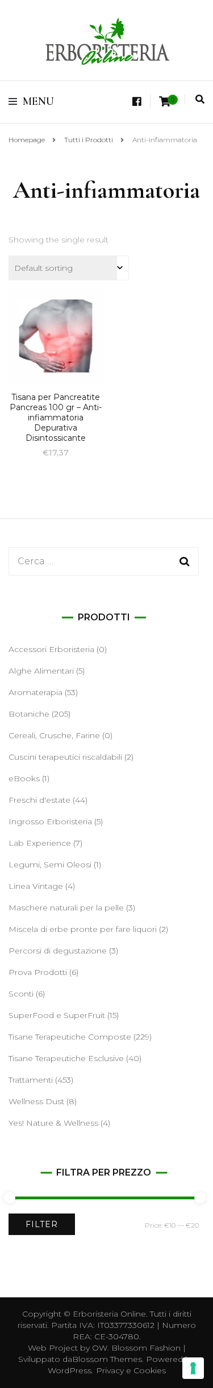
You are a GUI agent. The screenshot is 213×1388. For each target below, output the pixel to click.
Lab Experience (40, 843)
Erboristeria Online (109, 1314)
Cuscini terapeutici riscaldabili (65, 757)
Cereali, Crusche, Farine (54, 735)
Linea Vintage (36, 886)
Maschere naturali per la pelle (66, 907)
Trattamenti (31, 1080)
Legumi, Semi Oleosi (50, 864)
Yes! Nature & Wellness (53, 1123)
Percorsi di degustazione (58, 951)
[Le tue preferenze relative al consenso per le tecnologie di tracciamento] (193, 1368)
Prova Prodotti (38, 972)
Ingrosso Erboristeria (50, 821)
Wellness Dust (36, 1101)
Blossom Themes (107, 1359)
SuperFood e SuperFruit (57, 1015)
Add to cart (56, 355)
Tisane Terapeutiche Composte (70, 1037)
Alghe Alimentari (41, 671)
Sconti (21, 994)
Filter (42, 1224)
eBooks (24, 778)
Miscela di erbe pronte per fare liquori (83, 929)
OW (99, 1348)
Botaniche (29, 714)
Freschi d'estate (39, 800)
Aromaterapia (35, 692)
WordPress (69, 1370)
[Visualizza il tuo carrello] (164, 101)
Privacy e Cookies (131, 1370)
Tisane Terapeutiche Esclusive (66, 1058)
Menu (38, 101)
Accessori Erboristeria (51, 649)
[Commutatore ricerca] (199, 99)
